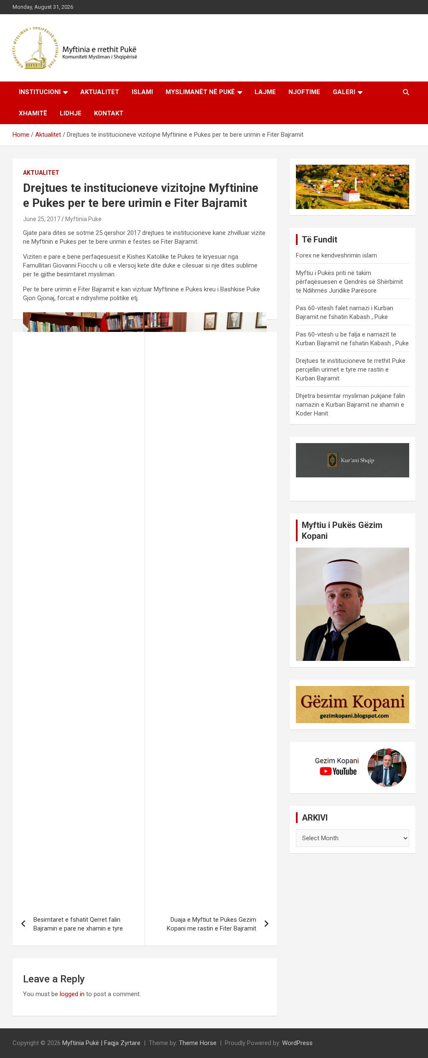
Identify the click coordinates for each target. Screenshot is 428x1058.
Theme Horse (198, 1043)
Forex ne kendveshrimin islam (336, 255)
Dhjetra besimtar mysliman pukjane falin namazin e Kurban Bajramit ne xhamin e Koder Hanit (350, 404)
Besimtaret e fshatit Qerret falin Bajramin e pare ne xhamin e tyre (78, 924)
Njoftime (304, 92)
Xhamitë (33, 113)
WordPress (297, 1043)
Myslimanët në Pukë (200, 92)
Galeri (344, 92)
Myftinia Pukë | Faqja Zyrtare (101, 1043)
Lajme (265, 92)
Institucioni (40, 92)
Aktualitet (99, 92)
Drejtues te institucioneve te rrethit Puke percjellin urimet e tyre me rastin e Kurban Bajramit (350, 369)
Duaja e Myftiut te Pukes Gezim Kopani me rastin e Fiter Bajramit (211, 924)
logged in (72, 994)
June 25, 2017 (41, 219)
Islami (142, 92)
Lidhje (71, 113)
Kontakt (108, 113)
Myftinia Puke (83, 219)
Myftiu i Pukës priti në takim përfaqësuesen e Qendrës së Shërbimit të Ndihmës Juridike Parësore (349, 281)
